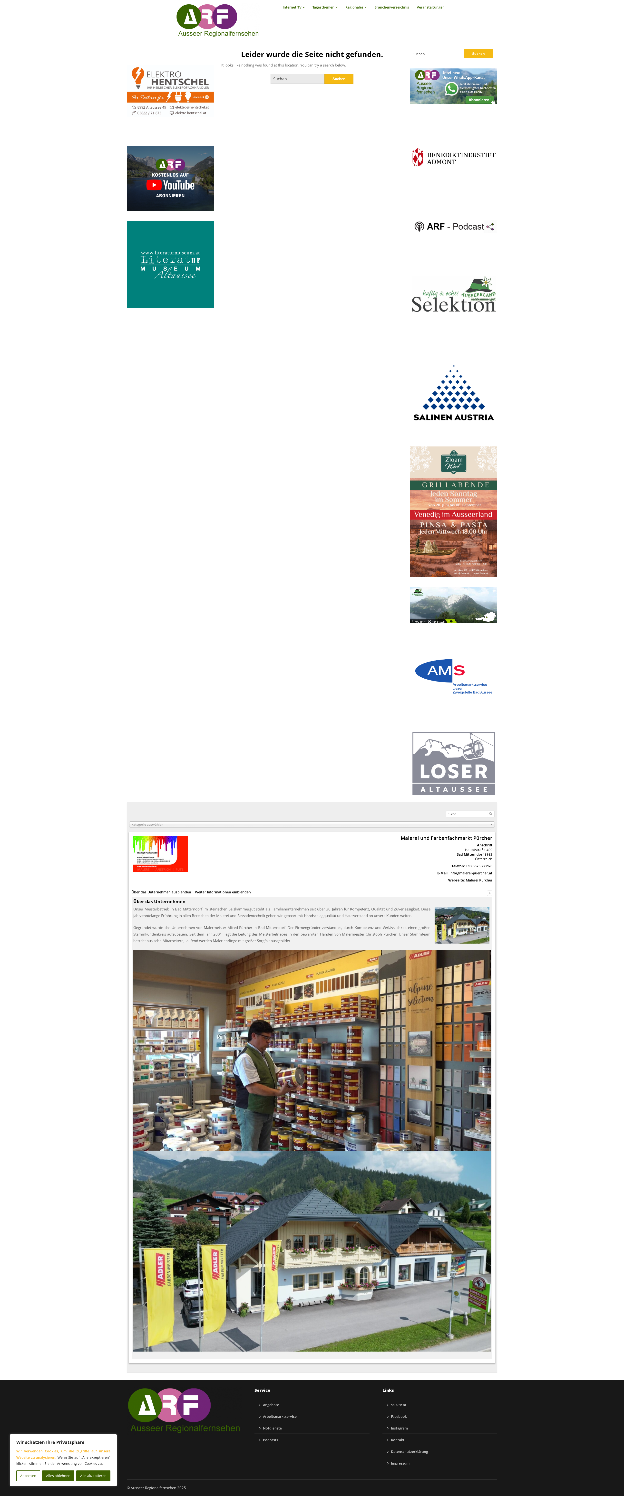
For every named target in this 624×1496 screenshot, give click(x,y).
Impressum (400, 1463)
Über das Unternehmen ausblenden (161, 892)
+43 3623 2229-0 (479, 866)
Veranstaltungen (431, 7)
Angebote (271, 1404)
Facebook (399, 1416)
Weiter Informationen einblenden (223, 892)
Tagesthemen (323, 7)
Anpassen (28, 1475)
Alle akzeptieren (93, 1475)
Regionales (354, 7)
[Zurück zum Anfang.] (489, 892)
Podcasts (270, 1440)
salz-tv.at (398, 1404)
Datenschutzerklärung (409, 1451)
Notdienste (272, 1428)
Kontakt (397, 1440)
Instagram (399, 1428)
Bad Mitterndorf (470, 854)
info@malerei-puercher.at (470, 873)
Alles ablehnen (58, 1475)
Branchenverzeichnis (391, 7)
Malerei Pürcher (479, 880)
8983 (488, 854)
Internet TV (292, 7)
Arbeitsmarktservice (280, 1416)
